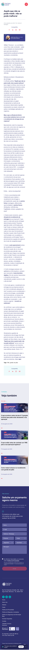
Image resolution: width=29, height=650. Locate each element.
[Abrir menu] (26, 4)
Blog (3, 616)
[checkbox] (2, 558)
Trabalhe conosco (6, 623)
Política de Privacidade (9, 563)
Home (3, 599)
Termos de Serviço (19, 563)
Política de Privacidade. (13, 560)
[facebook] (9, 29)
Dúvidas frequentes (7, 618)
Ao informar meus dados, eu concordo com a (14, 559)
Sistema (4, 604)
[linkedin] (12, 29)
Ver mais (4, 401)
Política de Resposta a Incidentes (10, 612)
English (21, 646)
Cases (3, 607)
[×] (26, 647)
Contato (4, 621)
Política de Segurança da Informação (11, 614)
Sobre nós (4, 602)
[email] (19, 29)
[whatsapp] (16, 29)
